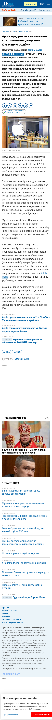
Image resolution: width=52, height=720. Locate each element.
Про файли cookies (10, 714)
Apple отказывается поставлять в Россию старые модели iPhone (24, 329)
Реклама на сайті (9, 610)
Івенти (5, 613)
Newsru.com (22, 359)
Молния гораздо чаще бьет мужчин (20, 553)
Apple (6, 351)
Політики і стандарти (11, 619)
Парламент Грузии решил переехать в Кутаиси (22, 586)
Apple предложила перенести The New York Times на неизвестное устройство (25, 318)
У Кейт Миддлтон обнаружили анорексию (24, 562)
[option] (26, 21)
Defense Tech (9, 10)
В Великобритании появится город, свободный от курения (20, 492)
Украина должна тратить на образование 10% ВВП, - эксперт (22, 340)
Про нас (5, 607)
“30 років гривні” (27, 10)
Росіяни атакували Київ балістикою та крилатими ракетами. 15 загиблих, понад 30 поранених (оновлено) (31, 24)
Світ (13, 31)
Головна (5, 31)
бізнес (17, 351)
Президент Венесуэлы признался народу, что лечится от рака (25, 574)
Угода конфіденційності (12, 622)
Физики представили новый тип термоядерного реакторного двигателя (23, 542)
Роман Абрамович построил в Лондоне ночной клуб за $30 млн (22, 530)
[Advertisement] (26, 387)
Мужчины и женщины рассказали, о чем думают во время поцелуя (23, 505)
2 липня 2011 (22, 31)
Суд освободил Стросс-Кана (24, 597)
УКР (42, 4)
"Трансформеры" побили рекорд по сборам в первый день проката (25, 517)
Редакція (6, 616)
